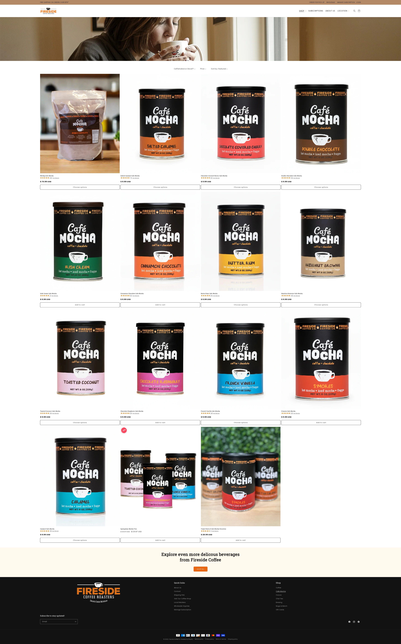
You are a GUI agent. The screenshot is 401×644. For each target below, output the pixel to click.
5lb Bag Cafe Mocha (47, 176)
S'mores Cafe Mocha (288, 411)
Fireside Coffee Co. (174, 639)
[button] (302, 10)
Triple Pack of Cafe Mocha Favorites (213, 529)
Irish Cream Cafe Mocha (48, 293)
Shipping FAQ (179, 595)
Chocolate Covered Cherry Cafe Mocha (214, 176)
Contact (177, 591)
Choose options (80, 187)
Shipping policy (233, 639)
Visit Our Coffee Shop (182, 598)
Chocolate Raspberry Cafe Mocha (132, 411)
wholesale (330, 2)
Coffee (278, 588)
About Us (177, 588)
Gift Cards (280, 610)
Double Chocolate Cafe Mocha (291, 176)
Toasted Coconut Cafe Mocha (50, 411)
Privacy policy (209, 639)
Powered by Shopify (187, 639)
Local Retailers (180, 602)
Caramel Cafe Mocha (47, 529)
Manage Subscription (346, 2)
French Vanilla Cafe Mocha (210, 411)
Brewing (279, 602)
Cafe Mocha (281, 591)
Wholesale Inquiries (182, 606)
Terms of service (221, 639)
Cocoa (278, 595)
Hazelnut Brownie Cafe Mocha (292, 293)
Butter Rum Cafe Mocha (209, 293)
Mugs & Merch (281, 606)
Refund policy (199, 639)
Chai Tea (279, 598)
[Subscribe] (75, 621)
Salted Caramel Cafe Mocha (130, 176)
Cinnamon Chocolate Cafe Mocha (132, 293)
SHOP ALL (200, 569)
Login (358, 2)
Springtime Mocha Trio (129, 529)
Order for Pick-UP (316, 2)
